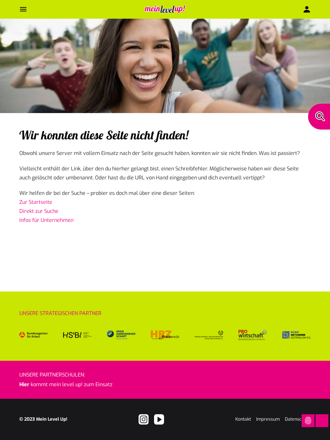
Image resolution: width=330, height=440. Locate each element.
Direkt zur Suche (38, 211)
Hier (24, 384)
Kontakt (243, 419)
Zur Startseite (35, 202)
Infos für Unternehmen (46, 220)
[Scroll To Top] (294, 420)
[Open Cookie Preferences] (308, 420)
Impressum (268, 419)
